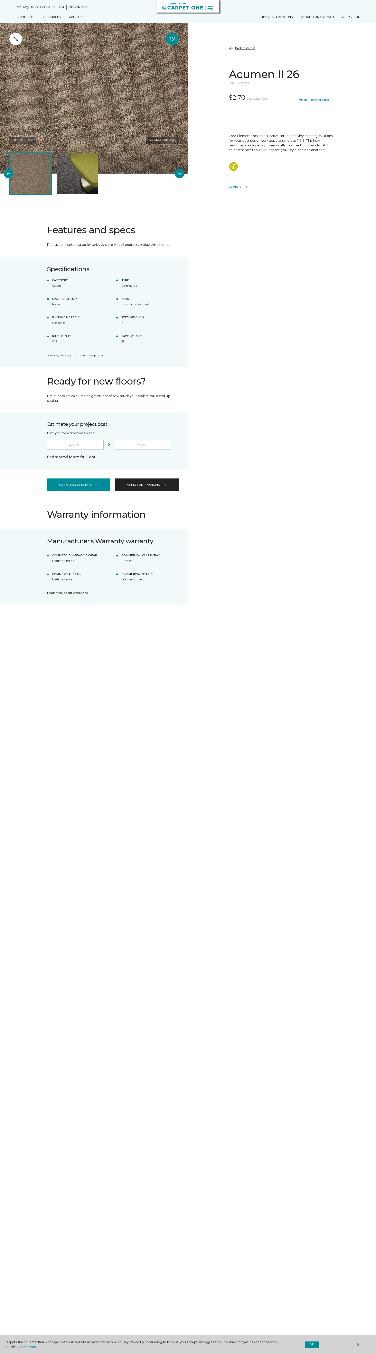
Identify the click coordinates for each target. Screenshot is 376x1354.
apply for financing (143, 484)
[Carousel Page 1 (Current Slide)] (30, 173)
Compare (235, 186)
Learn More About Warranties (67, 593)
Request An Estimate (318, 17)
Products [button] (25, 17)
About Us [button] (76, 17)
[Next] (179, 173)
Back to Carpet (245, 48)
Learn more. (27, 1347)
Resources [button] (51, 17)
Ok (312, 1344)
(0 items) (358, 17)
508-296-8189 (78, 7)
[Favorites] (350, 17)
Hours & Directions (277, 17)
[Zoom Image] (15, 39)
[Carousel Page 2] (77, 173)
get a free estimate (75, 484)
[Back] (8, 173)
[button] (343, 17)
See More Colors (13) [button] (162, 140)
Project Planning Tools (313, 100)
